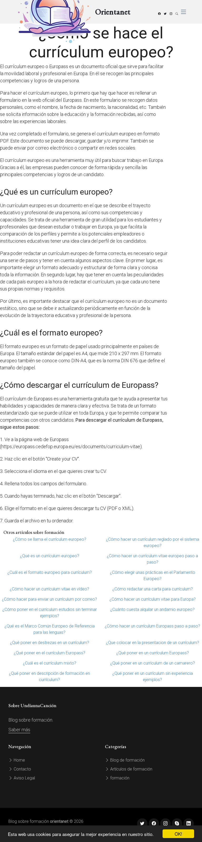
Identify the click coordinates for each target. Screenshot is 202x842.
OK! (178, 833)
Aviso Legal (24, 777)
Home (19, 760)
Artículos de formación (130, 769)
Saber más (19, 729)
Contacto (22, 769)
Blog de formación (127, 760)
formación (119, 777)
